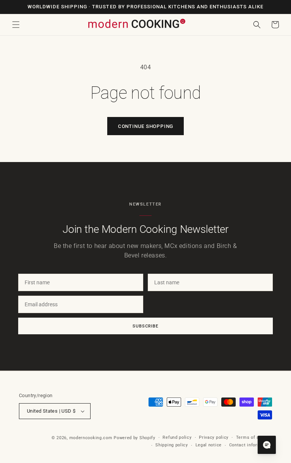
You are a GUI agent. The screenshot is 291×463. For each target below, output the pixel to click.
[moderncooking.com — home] (136, 24)
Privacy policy (213, 437)
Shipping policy (171, 445)
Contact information (250, 445)
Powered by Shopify (134, 437)
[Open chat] (267, 445)
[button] (16, 24)
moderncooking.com (91, 437)
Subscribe (145, 326)
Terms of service (254, 437)
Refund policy (177, 437)
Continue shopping (145, 126)
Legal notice (209, 445)
